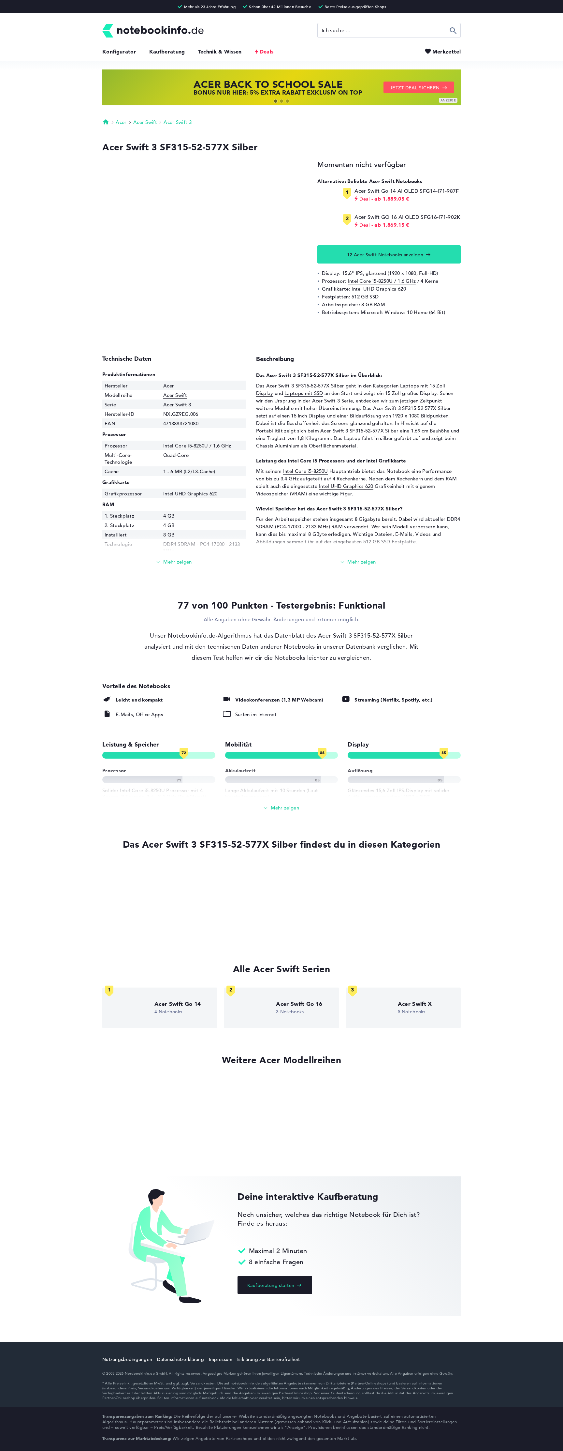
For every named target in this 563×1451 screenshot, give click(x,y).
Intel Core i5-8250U (305, 471)
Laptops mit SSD (303, 393)
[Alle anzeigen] (281, 808)
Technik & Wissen (220, 51)
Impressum (221, 1359)
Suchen (453, 30)
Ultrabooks (115, 897)
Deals (267, 51)
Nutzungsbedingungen (127, 1359)
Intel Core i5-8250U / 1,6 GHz (382, 281)
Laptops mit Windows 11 (131, 885)
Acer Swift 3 (178, 122)
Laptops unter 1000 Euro (130, 934)
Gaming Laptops (121, 922)
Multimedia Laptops (125, 909)
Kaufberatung (167, 51)
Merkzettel (446, 51)
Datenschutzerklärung (180, 1359)
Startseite (105, 121)
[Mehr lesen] (174, 562)
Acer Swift (145, 122)
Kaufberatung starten (270, 1285)
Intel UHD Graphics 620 (379, 289)
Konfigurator (119, 51)
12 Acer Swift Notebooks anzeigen (385, 255)
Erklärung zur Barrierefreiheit (268, 1359)
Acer (121, 122)
